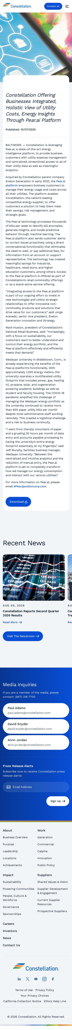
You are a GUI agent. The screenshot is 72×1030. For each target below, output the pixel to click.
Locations (9, 858)
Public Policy (46, 865)
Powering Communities (18, 888)
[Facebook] (53, 979)
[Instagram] (44, 979)
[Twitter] (28, 979)
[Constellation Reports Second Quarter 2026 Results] (34, 589)
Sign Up (56, 801)
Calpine (42, 851)
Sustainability (12, 882)
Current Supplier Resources (48, 902)
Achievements (12, 865)
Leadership (10, 851)
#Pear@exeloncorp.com (30, 486)
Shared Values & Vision (52, 882)
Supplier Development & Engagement (52, 891)
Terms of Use (24, 990)
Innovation (44, 858)
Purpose (8, 844)
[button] (18, 502)
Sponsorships (12, 914)
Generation (45, 837)
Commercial (45, 844)
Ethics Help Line (55, 1001)
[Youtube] (36, 979)
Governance (11, 907)
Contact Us (53, 6)
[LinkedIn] (19, 979)
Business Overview (15, 837)
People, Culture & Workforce (15, 898)
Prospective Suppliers (52, 911)
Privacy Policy (44, 990)
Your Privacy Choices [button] (35, 995)
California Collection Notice (22, 1001)
